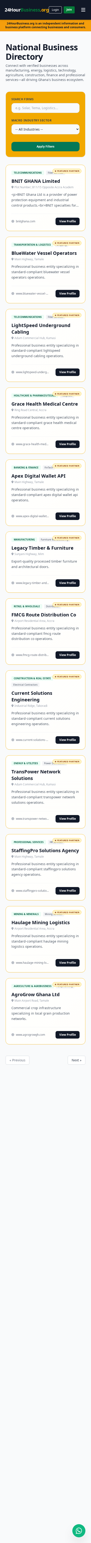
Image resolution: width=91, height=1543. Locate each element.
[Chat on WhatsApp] (78, 1530)
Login (55, 10)
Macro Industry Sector (31, 120)
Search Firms (22, 99)
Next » (76, 1060)
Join (69, 10)
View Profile (67, 221)
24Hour (27, 10)
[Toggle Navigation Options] (83, 10)
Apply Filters (45, 146)
